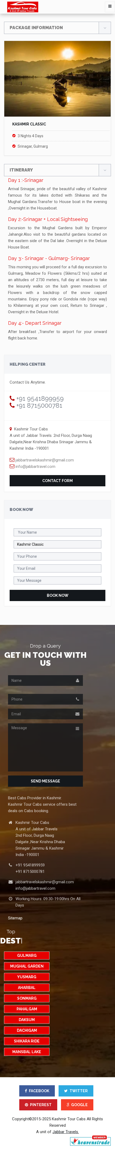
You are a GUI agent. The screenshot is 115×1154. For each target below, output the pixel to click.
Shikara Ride (27, 1041)
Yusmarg (26, 977)
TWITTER (79, 1091)
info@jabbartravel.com (34, 466)
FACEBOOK (39, 1091)
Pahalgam (27, 1009)
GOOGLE (79, 1105)
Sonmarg (27, 998)
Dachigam (27, 1030)
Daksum (27, 1020)
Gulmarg (27, 955)
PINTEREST (41, 1105)
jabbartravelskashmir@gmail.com (44, 460)
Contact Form (57, 481)
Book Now (57, 595)
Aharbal (27, 987)
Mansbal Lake (26, 1052)
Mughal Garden (27, 966)
